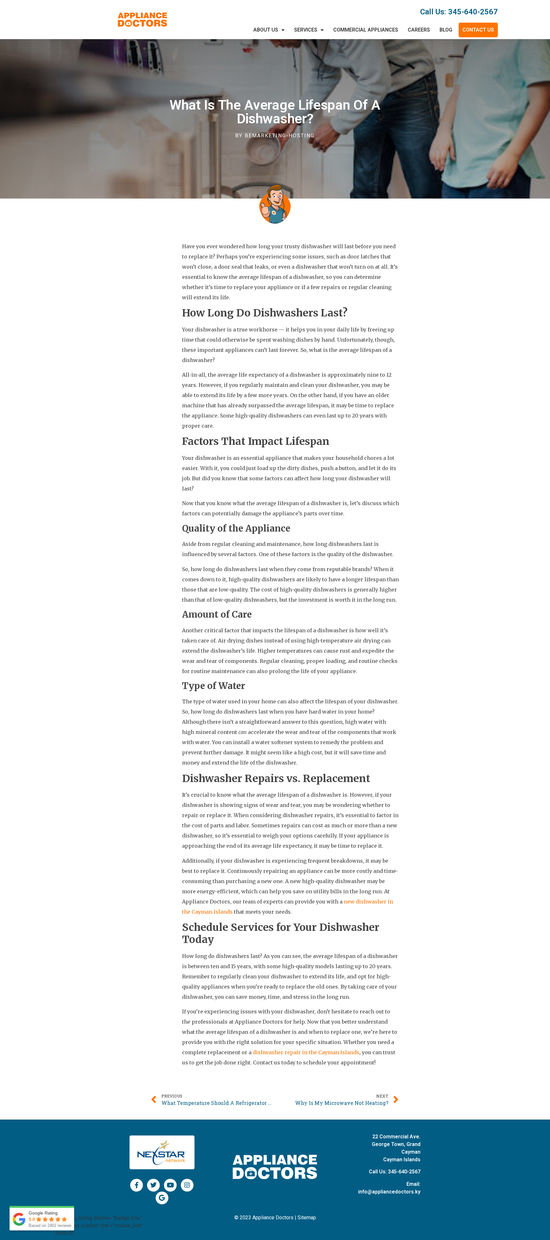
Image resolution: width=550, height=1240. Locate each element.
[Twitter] (153, 1185)
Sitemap (307, 1218)
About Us (265, 30)
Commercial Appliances (365, 30)
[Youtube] (170, 1185)
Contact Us (478, 30)
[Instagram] (187, 1185)
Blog (446, 30)
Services (305, 30)
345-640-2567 (404, 1172)
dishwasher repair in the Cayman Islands (306, 1052)
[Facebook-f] (136, 1185)
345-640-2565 (406, 1218)
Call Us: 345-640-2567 (459, 11)
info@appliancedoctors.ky (389, 1192)
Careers (419, 30)
